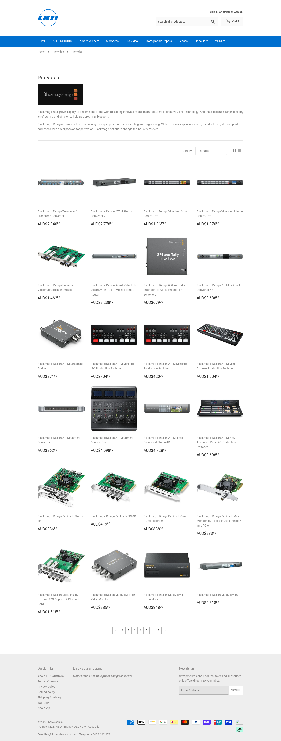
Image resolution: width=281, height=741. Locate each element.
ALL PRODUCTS (63, 41)
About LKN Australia (51, 676)
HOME (42, 41)
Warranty (44, 702)
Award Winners (89, 41)
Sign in (214, 12)
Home (41, 51)
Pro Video (131, 41)
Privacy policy (46, 686)
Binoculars (201, 41)
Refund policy (46, 692)
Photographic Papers (158, 41)
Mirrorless (112, 41)
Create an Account (233, 12)
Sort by (187, 150)
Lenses (183, 41)
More (219, 41)
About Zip (44, 708)
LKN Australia (55, 721)
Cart (235, 21)
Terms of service (48, 681)
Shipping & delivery (50, 697)
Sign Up (236, 690)
